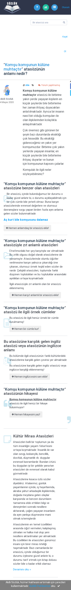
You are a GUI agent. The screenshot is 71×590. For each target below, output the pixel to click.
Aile (27, 85)
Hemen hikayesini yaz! (27, 414)
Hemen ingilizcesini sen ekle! (31, 376)
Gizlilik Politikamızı (39, 585)
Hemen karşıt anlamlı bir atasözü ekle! (36, 295)
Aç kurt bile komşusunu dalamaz (26, 219)
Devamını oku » (22, 569)
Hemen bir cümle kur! (26, 328)
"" (26, 66)
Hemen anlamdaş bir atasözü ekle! (28, 228)
